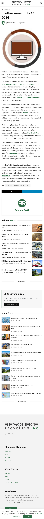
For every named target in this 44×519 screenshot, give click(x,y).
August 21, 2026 (20, 264)
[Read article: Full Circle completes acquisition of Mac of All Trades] (6, 378)
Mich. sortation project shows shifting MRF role (26, 393)
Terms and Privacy (11, 482)
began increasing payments (28, 98)
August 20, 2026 (20, 272)
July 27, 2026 (16, 321)
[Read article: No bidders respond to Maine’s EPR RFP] (37, 272)
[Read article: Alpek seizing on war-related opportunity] (6, 320)
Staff (6, 454)
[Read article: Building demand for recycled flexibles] (6, 362)
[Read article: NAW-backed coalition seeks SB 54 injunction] (37, 263)
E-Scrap (8, 9)
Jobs (6, 476)
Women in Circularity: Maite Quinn (22, 385)
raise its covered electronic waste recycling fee (20, 84)
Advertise (8, 474)
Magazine (8, 460)
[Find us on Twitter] (13, 434)
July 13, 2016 (22, 23)
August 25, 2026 (20, 257)
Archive (7, 457)
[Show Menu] (2, 3)
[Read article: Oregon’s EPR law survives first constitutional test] (37, 228)
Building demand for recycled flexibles (23, 360)
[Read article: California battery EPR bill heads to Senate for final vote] (37, 255)
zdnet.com (12, 153)
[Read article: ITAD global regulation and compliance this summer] (37, 246)
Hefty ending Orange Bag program (22, 344)
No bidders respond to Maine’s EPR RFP (14, 270)
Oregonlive (6, 176)
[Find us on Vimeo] (9, 434)
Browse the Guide (11, 304)
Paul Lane (6, 239)
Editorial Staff (11, 23)
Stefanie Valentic (8, 230)
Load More (22, 281)
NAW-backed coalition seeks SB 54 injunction (16, 261)
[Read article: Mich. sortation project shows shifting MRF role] (6, 395)
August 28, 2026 (20, 230)
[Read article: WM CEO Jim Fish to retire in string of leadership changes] (6, 337)
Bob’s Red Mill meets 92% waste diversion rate (26, 352)
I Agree (27, 516)
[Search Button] (41, 3)
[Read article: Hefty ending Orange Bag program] (6, 346)
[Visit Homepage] (22, 3)
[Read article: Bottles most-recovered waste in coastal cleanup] (37, 237)
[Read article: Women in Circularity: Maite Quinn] (6, 387)
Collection (9, 185)
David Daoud (6, 248)
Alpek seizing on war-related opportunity (24, 318)
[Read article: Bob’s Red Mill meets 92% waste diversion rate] (6, 354)
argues (25, 113)
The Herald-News (33, 133)
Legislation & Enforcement (21, 185)
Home (3, 9)
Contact (7, 479)
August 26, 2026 (16, 239)
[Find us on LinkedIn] (5, 434)
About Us (8, 452)
